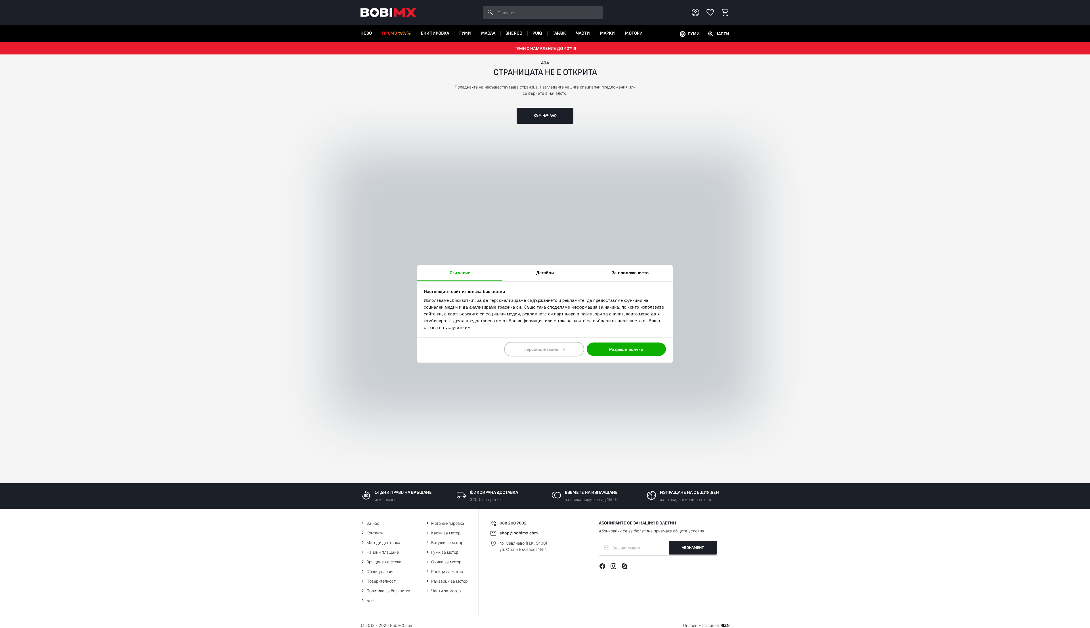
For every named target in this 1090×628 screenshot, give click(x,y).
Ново (366, 33)
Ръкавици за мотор (449, 581)
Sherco (514, 33)
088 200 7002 (513, 522)
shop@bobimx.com (519, 532)
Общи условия (380, 571)
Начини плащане (382, 552)
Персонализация (540, 349)
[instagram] (613, 566)
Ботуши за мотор (447, 542)
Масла (488, 33)
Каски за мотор (445, 532)
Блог (370, 600)
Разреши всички (626, 349)
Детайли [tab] (545, 272)
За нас (372, 523)
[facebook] (602, 566)
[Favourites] (710, 12)
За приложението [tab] (630, 272)
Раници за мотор (447, 571)
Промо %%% (396, 33)
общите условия (688, 530)
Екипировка (435, 33)
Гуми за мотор (444, 552)
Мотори (634, 33)
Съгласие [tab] (460, 272)
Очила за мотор (446, 561)
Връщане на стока (383, 561)
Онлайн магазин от (706, 625)
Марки (607, 33)
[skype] (624, 566)
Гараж (559, 33)
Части (583, 33)
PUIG (537, 33)
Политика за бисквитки (388, 590)
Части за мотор (446, 590)
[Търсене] (490, 12)
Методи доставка (383, 542)
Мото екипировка (447, 523)
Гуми (465, 33)
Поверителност (381, 581)
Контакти (374, 532)
